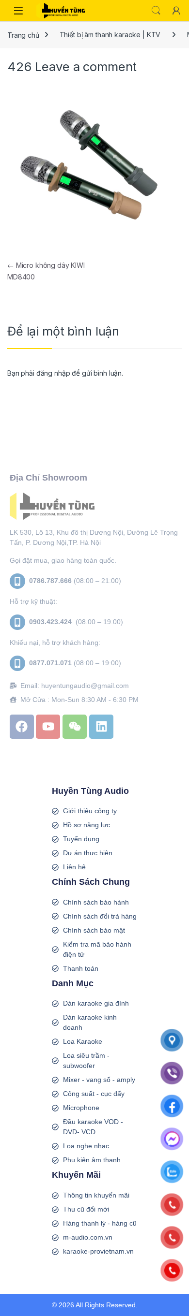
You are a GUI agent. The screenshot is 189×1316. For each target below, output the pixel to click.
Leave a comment (86, 66)
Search (156, 10)
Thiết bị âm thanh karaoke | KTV (110, 34)
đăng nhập (53, 373)
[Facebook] (22, 727)
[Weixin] (75, 727)
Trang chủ (23, 34)
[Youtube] (48, 727)
